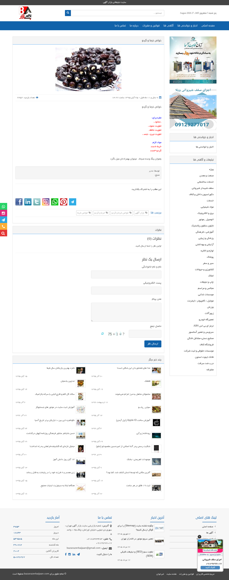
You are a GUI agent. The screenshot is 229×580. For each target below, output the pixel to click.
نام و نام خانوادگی (151, 267)
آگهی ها (169, 25)
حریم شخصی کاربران (205, 574)
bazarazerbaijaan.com (36, 574)
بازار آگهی (140, 213)
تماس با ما (120, 25)
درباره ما (134, 25)
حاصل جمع (155, 326)
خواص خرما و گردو (151, 107)
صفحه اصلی (208, 25)
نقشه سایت (172, 574)
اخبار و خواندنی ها (187, 25)
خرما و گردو (99, 213)
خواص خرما (82, 213)
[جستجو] (68, 13)
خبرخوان (160, 574)
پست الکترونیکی (152, 283)
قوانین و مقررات (151, 25)
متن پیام (156, 299)
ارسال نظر (152, 343)
